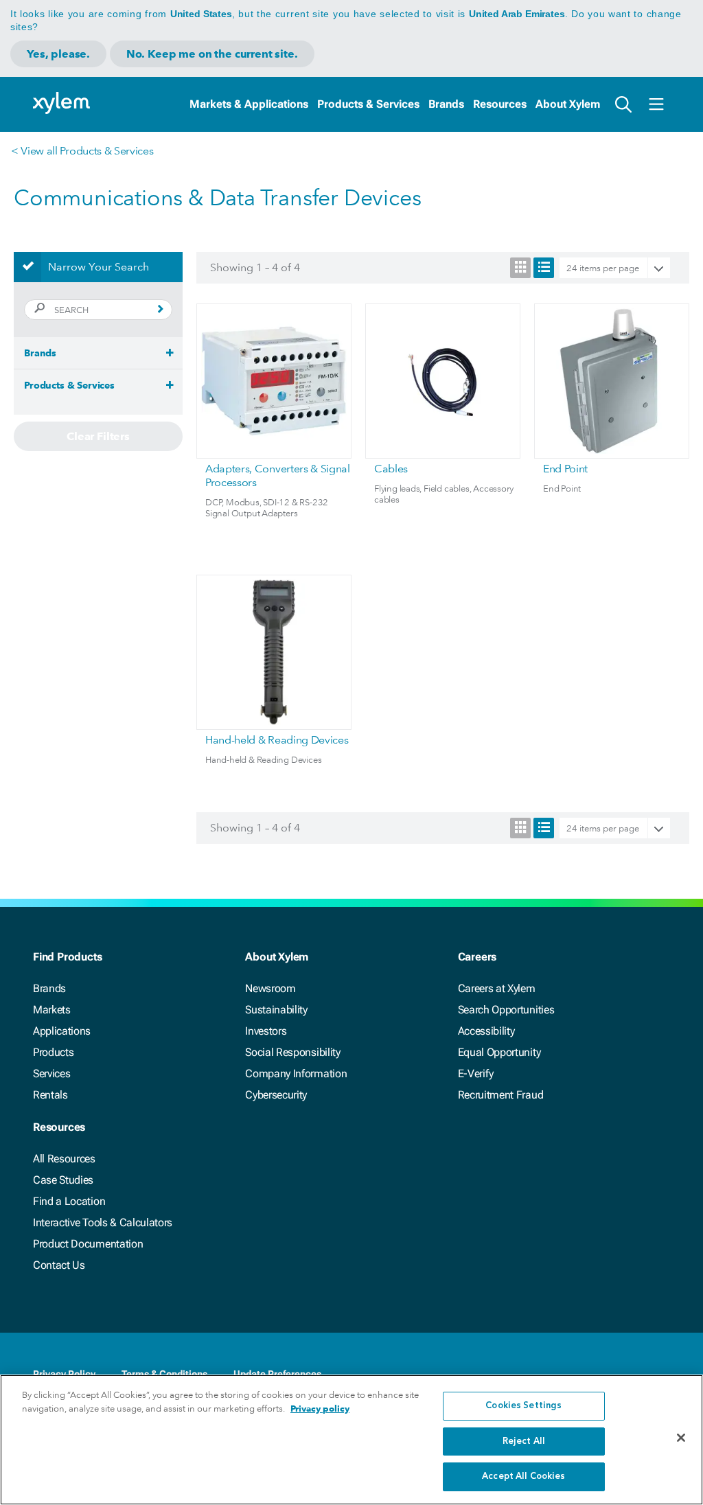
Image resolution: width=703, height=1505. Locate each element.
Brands (446, 104)
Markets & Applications (248, 104)
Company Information (296, 1073)
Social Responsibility (292, 1052)
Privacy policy (319, 1408)
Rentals (50, 1094)
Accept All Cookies (523, 1476)
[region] (351, 1440)
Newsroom (270, 988)
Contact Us (59, 1265)
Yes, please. (58, 53)
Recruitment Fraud (501, 1094)
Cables (391, 468)
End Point (565, 468)
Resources (500, 104)
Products (53, 1052)
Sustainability (276, 1009)
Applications (62, 1030)
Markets (52, 1009)
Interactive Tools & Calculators (102, 1222)
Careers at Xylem (496, 988)
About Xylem (567, 104)
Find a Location (69, 1201)
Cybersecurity (276, 1094)
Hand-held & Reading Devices (276, 739)
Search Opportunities (506, 1009)
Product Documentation (88, 1243)
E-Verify (476, 1073)
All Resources (64, 1158)
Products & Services (368, 104)
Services (51, 1073)
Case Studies (63, 1179)
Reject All (524, 1441)
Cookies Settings (523, 1405)
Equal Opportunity (499, 1052)
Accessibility (486, 1030)
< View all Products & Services (82, 150)
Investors (265, 1030)
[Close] (681, 1438)
